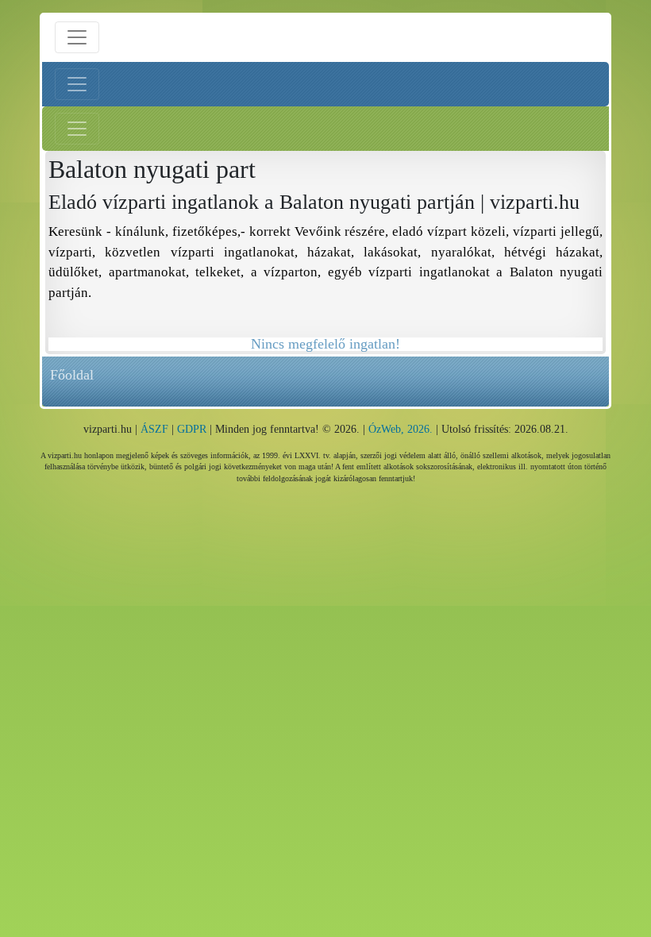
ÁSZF (154, 429)
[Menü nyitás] (77, 37)
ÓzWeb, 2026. (400, 429)
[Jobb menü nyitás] (77, 129)
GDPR (191, 429)
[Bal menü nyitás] (77, 84)
